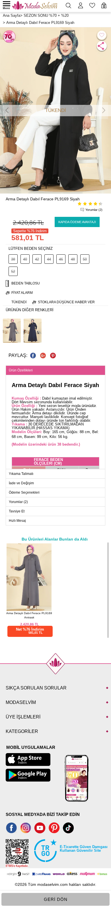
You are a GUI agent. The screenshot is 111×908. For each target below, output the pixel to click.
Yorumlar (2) (93, 209)
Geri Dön (55, 899)
